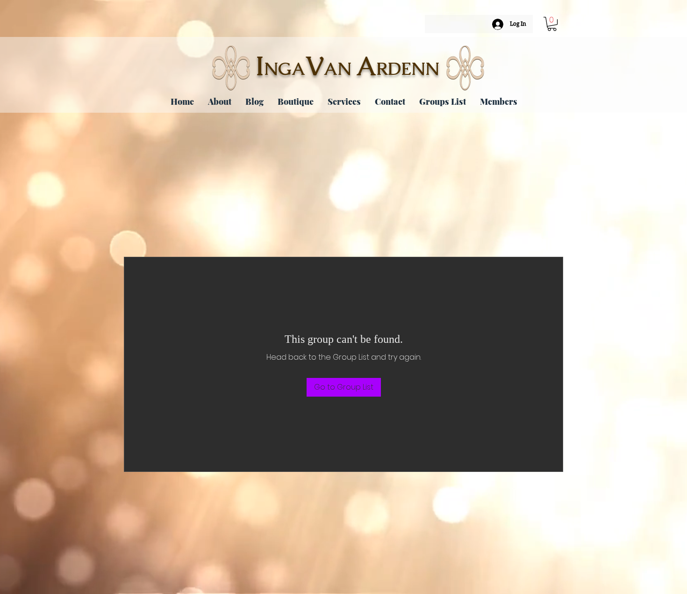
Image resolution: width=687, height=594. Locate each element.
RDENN (407, 69)
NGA (284, 69)
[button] (552, 24)
